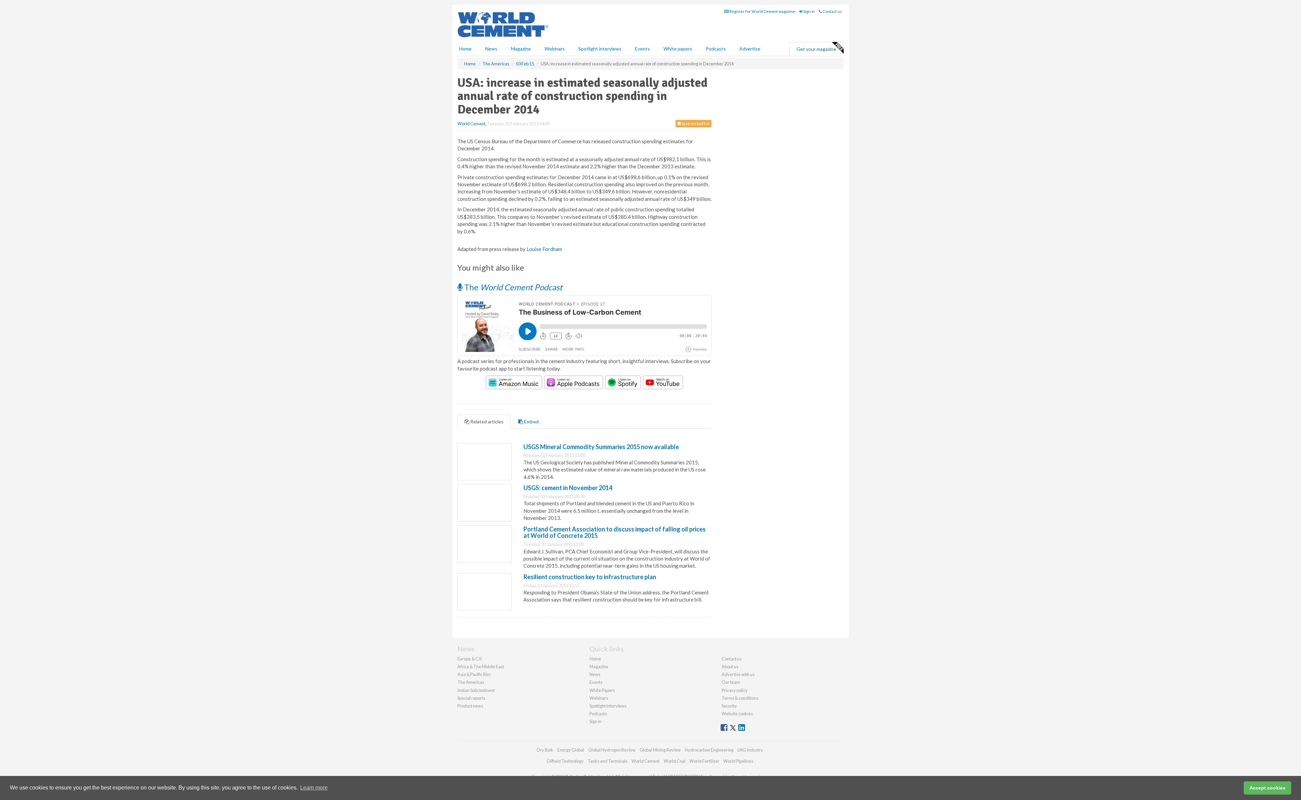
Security (729, 706)
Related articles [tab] (486, 421)
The (512, 287)
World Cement (471, 123)
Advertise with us (738, 674)
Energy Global (570, 750)
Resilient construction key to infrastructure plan (589, 577)
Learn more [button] (314, 788)
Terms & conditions (740, 698)
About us (730, 666)
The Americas (470, 682)
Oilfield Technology (565, 761)
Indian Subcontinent (476, 690)
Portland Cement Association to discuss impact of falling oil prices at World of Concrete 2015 (614, 532)
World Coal (674, 761)
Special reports (471, 698)
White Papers (602, 690)
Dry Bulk (545, 750)
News (595, 674)
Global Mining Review (660, 750)
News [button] (491, 48)
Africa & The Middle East (480, 666)
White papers (677, 48)
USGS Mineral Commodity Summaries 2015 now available (601, 446)
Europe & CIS (469, 658)
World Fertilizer (704, 761)
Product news (470, 706)
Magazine (521, 48)
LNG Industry (750, 750)
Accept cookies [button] (1267, 788)
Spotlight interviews (599, 48)
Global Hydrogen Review (612, 750)
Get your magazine (816, 49)
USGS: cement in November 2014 (567, 487)
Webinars (554, 48)
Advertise (749, 48)
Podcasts (716, 48)
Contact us (832, 11)
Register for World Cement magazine (762, 11)
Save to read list (695, 123)
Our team (731, 682)
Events (642, 48)
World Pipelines (738, 761)
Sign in (809, 11)
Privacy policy (735, 690)
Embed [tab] (531, 421)
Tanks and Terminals (607, 761)
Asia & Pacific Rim (474, 674)
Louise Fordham (544, 249)
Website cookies (737, 713)
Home (465, 48)
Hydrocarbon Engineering (709, 750)
